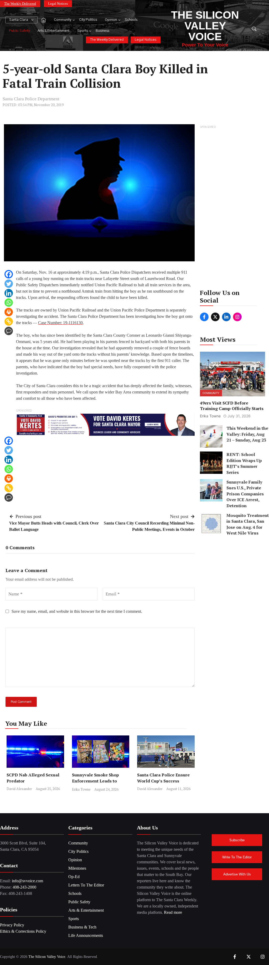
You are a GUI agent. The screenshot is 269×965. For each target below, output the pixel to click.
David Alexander (19, 788)
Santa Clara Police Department (31, 98)
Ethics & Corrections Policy (23, 931)
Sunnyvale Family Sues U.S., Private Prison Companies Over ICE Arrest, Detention (245, 494)
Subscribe (237, 840)
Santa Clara (18, 20)
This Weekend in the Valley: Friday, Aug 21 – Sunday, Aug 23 (247, 434)
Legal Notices (58, 4)
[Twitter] (8, 283)
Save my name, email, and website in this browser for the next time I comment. (77, 611)
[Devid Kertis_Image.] (105, 424)
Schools (131, 20)
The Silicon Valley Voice (205, 26)
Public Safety (19, 31)
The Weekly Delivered (20, 4)
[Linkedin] (8, 293)
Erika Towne (81, 789)
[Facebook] (8, 274)
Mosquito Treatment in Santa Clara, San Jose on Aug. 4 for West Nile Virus (247, 524)
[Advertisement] (232, 209)
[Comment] (8, 331)
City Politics (88, 20)
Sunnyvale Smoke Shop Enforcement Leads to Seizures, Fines (95, 781)
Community (62, 20)
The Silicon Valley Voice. (47, 957)
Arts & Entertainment (53, 31)
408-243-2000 (24, 887)
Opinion (111, 20)
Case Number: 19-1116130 (60, 322)
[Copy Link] (8, 321)
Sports (82, 31)
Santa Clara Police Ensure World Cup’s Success (163, 778)
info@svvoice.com (27, 881)
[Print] (8, 312)
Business (102, 31)
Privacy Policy (12, 925)
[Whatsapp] (8, 302)
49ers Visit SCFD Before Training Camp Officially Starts (231, 405)
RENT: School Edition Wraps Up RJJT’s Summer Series (244, 463)
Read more (173, 912)
